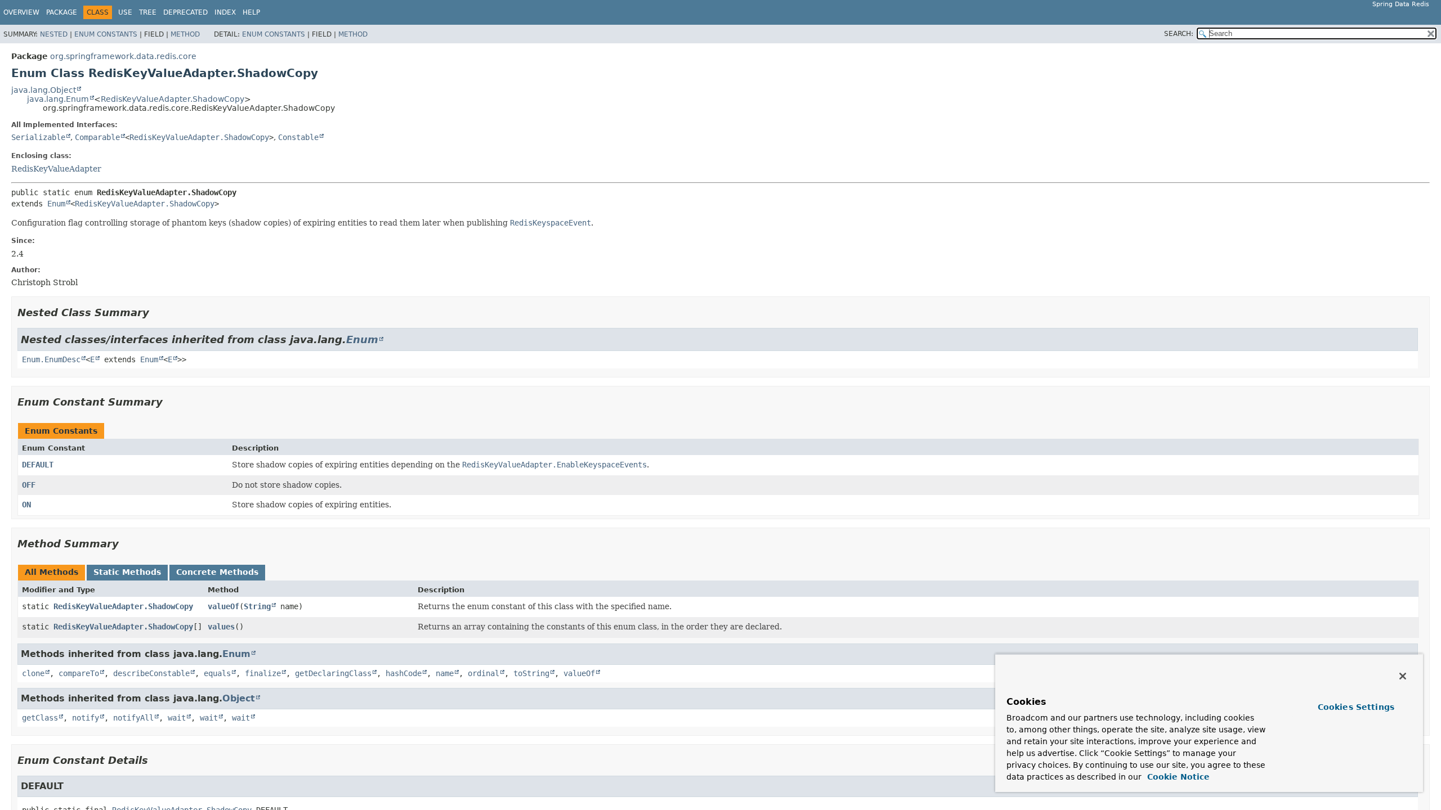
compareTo (79, 673)
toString (531, 673)
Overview (21, 12)
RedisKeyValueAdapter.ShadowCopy (172, 99)
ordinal (483, 673)
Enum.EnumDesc (51, 359)
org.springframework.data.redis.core (123, 56)
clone (33, 673)
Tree (147, 12)
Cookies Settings (1356, 707)
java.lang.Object (43, 90)
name (445, 673)
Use (125, 12)
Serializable (38, 137)
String (257, 606)
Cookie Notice (1177, 776)
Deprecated (185, 12)
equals (217, 673)
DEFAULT (37, 464)
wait (177, 717)
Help (251, 12)
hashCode (404, 673)
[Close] (1402, 676)
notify (85, 717)
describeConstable (151, 673)
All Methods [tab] (51, 572)
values (221, 626)
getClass (40, 717)
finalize (263, 673)
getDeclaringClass (333, 673)
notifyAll (133, 717)
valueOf (223, 606)
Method (185, 34)
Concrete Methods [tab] (217, 572)
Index (225, 12)
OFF (28, 484)
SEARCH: (1178, 34)
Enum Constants (105, 34)
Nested (54, 34)
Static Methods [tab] (127, 572)
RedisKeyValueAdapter (56, 168)
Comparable (97, 137)
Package (61, 12)
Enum (56, 203)
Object (238, 698)
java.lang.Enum (58, 99)
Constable (298, 137)
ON (26, 504)
